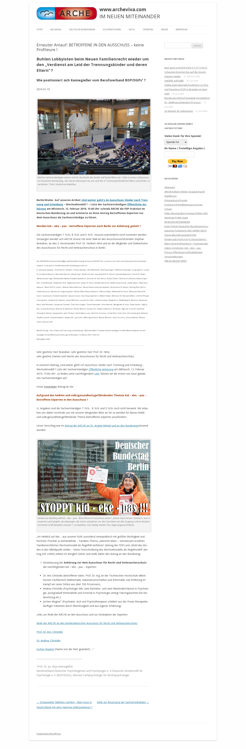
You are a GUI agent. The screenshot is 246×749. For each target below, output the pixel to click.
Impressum (181, 29)
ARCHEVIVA (55, 29)
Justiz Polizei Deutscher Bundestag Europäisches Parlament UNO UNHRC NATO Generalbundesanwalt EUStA (186, 231)
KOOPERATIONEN (112, 29)
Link (96, 373)
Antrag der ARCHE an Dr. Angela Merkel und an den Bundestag (102, 425)
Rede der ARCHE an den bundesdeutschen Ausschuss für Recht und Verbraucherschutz (87, 623)
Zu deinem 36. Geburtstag (178, 111)
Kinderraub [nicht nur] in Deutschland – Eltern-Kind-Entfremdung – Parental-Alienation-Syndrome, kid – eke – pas (186, 244)
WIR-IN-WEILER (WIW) (175, 261)
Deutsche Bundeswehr (82, 29)
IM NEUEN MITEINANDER (177, 222)
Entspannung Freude (175, 200)
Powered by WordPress (49, 733)
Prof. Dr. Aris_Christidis (50, 632)
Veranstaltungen (173, 256)
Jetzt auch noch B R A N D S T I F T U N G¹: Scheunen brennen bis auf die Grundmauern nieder (185, 72)
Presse (164, 29)
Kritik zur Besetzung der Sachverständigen (123, 702)
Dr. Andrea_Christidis (49, 640)
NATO (132, 29)
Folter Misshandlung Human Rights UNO (186, 213)
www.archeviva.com (122, 9)
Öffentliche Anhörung (101, 369)
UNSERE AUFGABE (174, 80)
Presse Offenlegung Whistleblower (183, 252)
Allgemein (169, 187)
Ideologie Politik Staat (176, 217)
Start (40, 29)
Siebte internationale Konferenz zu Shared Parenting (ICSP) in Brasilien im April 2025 (186, 89)
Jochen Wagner (45, 649)
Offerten (148, 29)
